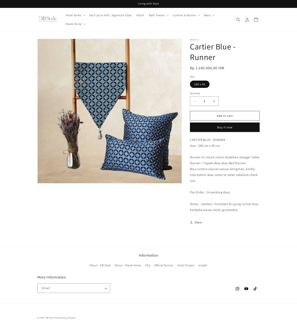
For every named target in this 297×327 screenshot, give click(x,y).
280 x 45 (199, 84)
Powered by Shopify (65, 317)
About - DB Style (100, 265)
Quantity (195, 93)
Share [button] (198, 222)
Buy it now (225, 127)
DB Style (50, 317)
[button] (75, 15)
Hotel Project (186, 265)
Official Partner (164, 265)
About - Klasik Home (128, 265)
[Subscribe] (105, 288)
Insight (202, 265)
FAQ (147, 265)
